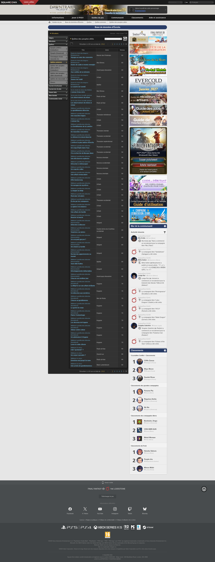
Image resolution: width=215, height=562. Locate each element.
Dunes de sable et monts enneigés (83, 65)
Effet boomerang (77, 180)
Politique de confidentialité (107, 520)
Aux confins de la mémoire (80, 72)
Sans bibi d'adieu (77, 264)
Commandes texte (55, 99)
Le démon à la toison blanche (81, 137)
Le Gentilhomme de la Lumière (81, 126)
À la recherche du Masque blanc (82, 153)
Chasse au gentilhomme (79, 300)
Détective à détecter (78, 225)
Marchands (53, 95)
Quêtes (51, 44)
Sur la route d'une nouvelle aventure (81, 95)
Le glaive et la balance (78, 207)
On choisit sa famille (78, 247)
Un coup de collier (77, 169)
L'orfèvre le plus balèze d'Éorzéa (82, 142)
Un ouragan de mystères (79, 185)
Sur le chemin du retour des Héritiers (81, 90)
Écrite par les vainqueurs (80, 201)
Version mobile (109, 482)
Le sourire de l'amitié (78, 87)
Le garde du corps (77, 308)
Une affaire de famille (78, 212)
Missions (52, 41)
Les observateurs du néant (80, 97)
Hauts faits (53, 92)
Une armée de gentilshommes (81, 366)
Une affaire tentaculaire (79, 174)
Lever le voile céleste (78, 344)
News (86, 513)
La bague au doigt (77, 191)
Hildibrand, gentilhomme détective (80, 108)
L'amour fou (75, 121)
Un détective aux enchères (80, 293)
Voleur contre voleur (78, 330)
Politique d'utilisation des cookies (126, 520)
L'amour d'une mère (78, 92)
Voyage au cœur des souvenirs (82, 57)
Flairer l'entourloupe (78, 315)
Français (195, 2)
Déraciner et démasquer (79, 164)
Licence (82, 520)
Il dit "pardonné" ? (77, 350)
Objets (51, 38)
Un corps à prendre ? (78, 355)
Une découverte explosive (80, 158)
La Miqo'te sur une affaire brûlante (83, 286)
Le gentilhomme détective (80, 110)
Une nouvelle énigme (78, 116)
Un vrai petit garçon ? (78, 239)
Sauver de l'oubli (76, 79)
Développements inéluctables (81, 271)
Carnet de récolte (55, 89)
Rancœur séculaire (77, 196)
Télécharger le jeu (107, 496)
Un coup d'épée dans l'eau (80, 148)
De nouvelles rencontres (79, 132)
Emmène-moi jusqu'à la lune (81, 360)
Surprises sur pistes (78, 232)
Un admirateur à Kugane (79, 337)
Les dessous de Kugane (79, 322)
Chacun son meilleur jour (79, 278)
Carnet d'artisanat (55, 86)
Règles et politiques (91, 520)
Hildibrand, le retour (76, 347)
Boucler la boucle (77, 217)
